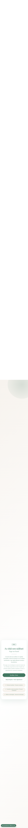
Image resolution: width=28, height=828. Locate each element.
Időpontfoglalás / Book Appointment (14, 679)
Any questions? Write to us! (8, 825)
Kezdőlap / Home (14, 675)
